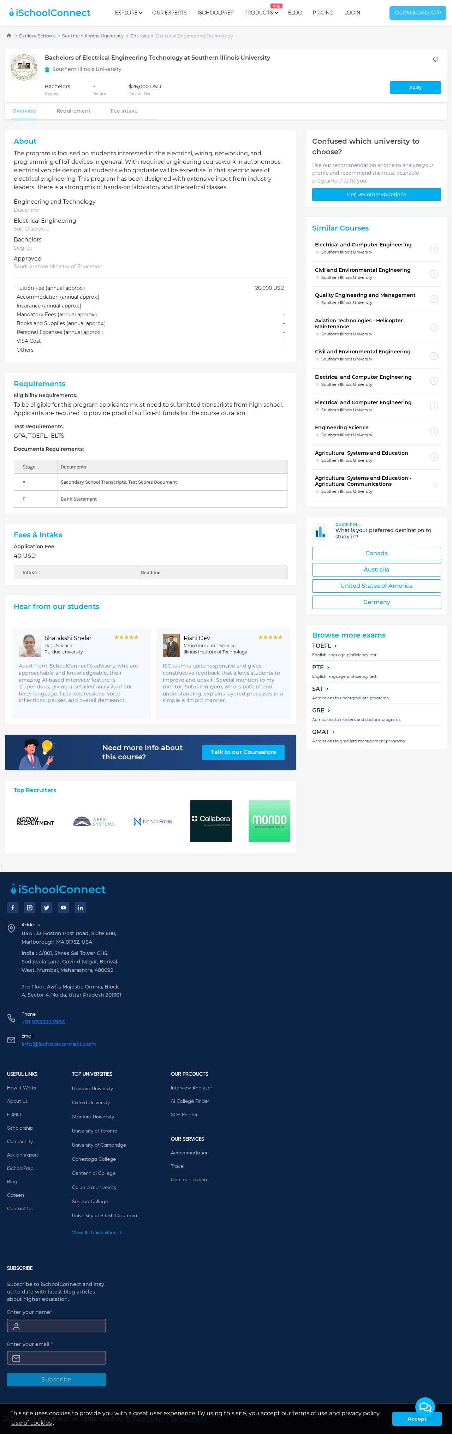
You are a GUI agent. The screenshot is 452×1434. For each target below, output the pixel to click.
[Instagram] (29, 907)
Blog (295, 13)
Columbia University (94, 1187)
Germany (376, 602)
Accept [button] (417, 1419)
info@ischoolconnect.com (59, 1044)
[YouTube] (63, 907)
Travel (177, 1166)
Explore (126, 13)
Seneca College (90, 1201)
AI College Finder (190, 1101)
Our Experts (169, 13)
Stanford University (93, 1117)
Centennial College (93, 1173)
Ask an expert (22, 1155)
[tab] (24, 110)
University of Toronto (94, 1131)
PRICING (323, 13)
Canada (376, 553)
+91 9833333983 (43, 1022)
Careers (15, 1195)
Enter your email (30, 1344)
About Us (17, 1101)
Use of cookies (31, 1423)
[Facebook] (12, 907)
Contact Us (19, 1208)
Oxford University (91, 1102)
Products (258, 10)
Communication (189, 1179)
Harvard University (92, 1088)
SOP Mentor (184, 1114)
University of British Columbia (104, 1215)
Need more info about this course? (142, 752)
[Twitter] (46, 907)
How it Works (21, 1088)
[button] (425, 1407)
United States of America (376, 585)
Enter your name (29, 1312)
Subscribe (56, 1379)
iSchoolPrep (216, 13)
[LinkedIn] (80, 907)
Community (20, 1141)
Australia (376, 569)
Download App (418, 13)
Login (352, 13)
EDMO (14, 1114)
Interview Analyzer (191, 1088)
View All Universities (94, 1232)
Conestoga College (94, 1159)
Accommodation (190, 1153)
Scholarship (20, 1128)
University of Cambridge (99, 1145)
